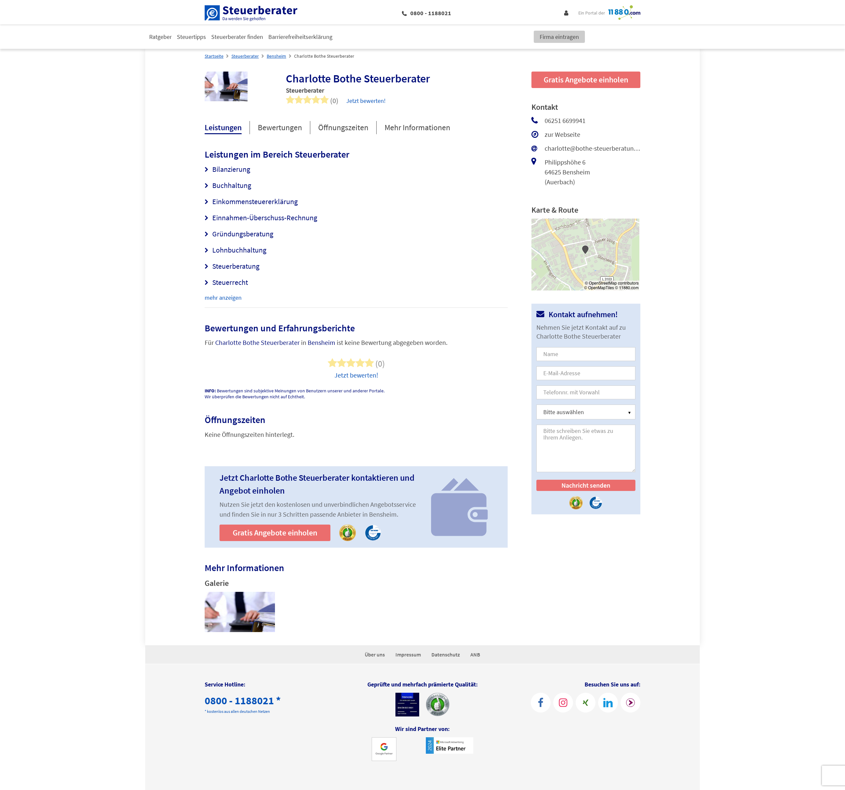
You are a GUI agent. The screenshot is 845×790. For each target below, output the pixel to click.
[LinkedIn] (608, 703)
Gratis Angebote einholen (275, 533)
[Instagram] (563, 703)
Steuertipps (191, 37)
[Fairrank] (630, 703)
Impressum (408, 654)
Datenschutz (445, 654)
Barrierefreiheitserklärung (300, 37)
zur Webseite (562, 134)
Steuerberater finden (237, 37)
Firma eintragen (559, 37)
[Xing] (585, 703)
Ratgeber (160, 37)
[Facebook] (541, 703)
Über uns (375, 654)
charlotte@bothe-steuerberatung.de (592, 148)
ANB (475, 654)
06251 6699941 (565, 120)
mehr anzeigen (223, 297)
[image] (240, 612)
